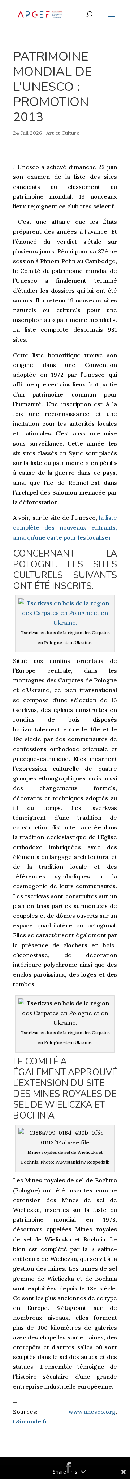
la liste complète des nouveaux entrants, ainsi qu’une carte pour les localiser (65, 527)
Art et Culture (62, 133)
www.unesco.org (92, 1411)
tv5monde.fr (30, 1421)
